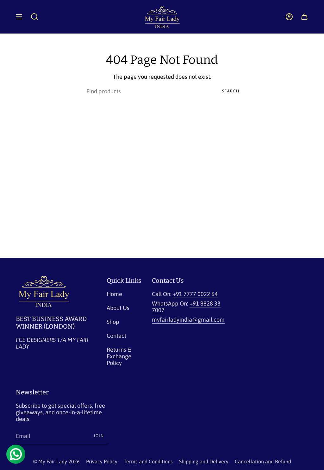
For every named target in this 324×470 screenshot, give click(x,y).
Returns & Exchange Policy (119, 356)
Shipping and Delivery (203, 461)
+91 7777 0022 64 (195, 294)
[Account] (289, 17)
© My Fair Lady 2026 (56, 461)
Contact (116, 335)
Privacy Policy (101, 461)
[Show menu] (19, 17)
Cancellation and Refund (263, 461)
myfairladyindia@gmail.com (188, 319)
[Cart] (304, 17)
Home (114, 294)
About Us (118, 308)
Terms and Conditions (148, 461)
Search (231, 91)
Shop (113, 321)
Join (98, 435)
